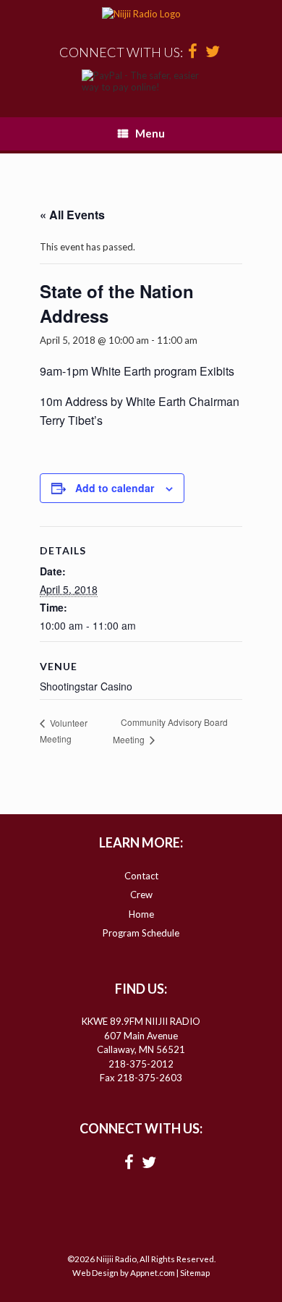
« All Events (72, 214)
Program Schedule (141, 933)
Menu (150, 133)
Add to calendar (114, 488)
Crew (141, 894)
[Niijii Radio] (141, 14)
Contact (141, 876)
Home (141, 914)
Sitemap (195, 1272)
